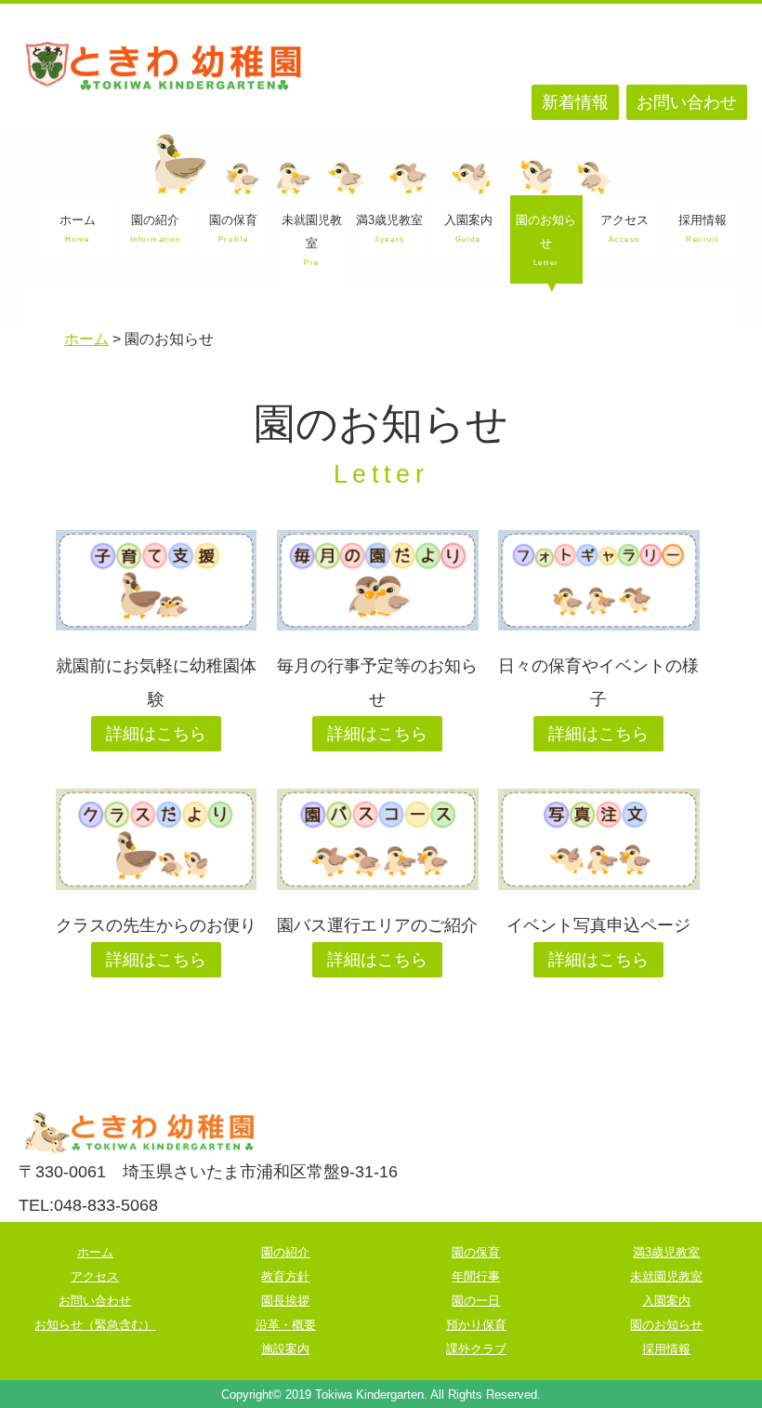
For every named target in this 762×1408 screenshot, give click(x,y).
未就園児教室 (312, 240)
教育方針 (285, 1276)
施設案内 (285, 1349)
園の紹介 (155, 229)
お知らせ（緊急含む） (94, 1325)
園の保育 (233, 229)
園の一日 (476, 1301)
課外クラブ (476, 1349)
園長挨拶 (285, 1301)
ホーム (77, 229)
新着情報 (575, 102)
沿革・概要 (286, 1325)
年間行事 (476, 1276)
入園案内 (468, 229)
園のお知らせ (546, 240)
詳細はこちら (156, 733)
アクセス (624, 229)
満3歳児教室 (389, 229)
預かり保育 (476, 1325)
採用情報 (702, 229)
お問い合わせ (687, 102)
